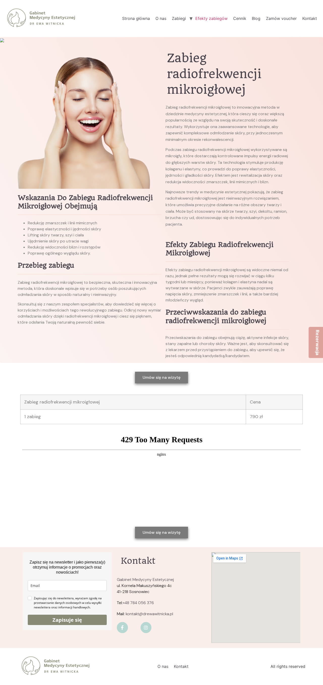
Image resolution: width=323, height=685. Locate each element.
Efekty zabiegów (211, 18)
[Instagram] (146, 627)
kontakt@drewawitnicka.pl (149, 613)
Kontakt (309, 18)
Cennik (239, 18)
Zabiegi (179, 18)
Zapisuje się (67, 619)
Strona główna (136, 18)
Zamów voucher (281, 18)
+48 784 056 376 (138, 602)
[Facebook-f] (122, 627)
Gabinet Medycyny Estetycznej (145, 579)
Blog (256, 18)
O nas (160, 18)
